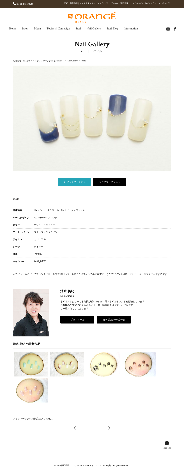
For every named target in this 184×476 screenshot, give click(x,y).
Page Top (167, 447)
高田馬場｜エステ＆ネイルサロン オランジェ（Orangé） (38, 61)
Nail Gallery (73, 61)
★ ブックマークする (74, 182)
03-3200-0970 (25, 4)
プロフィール (77, 319)
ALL (83, 51)
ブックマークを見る (109, 182)
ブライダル (97, 51)
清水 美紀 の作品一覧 (114, 319)
